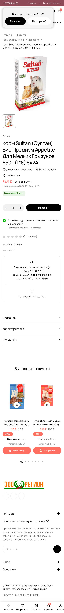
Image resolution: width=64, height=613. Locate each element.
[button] (32, 317)
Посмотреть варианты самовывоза (24, 227)
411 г (38, 434)
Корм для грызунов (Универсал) (21, 39)
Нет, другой (39, 21)
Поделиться (14, 175)
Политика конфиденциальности (21, 594)
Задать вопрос (47, 169)
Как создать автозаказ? (32, 296)
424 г (7, 434)
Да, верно (15, 21)
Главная (7, 35)
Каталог (21, 35)
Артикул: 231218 (15, 444)
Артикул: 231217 (45, 444)
